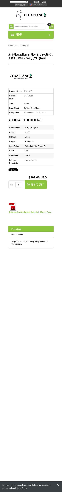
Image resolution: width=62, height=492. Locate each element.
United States (38, 5)
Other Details (17, 235)
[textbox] (26, 26)
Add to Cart (37, 184)
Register (36, 2)
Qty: (12, 185)
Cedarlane (12, 46)
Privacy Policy (21, 488)
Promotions (16, 229)
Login (44, 2)
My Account (20, 5)
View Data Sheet (33, 108)
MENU (18, 34)
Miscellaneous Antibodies (34, 113)
